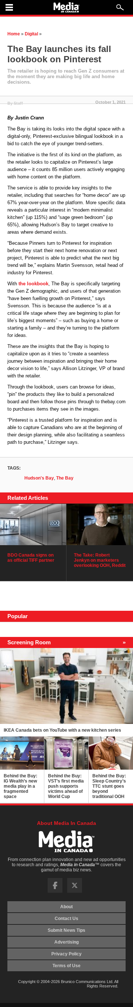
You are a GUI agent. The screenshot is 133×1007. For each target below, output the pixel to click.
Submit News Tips (66, 930)
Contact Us (66, 918)
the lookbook (33, 283)
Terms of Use (66, 965)
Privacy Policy (66, 954)
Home (13, 33)
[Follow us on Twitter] (74, 891)
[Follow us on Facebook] (55, 891)
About (66, 906)
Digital (31, 33)
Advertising (66, 942)
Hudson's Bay (39, 478)
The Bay (65, 478)
